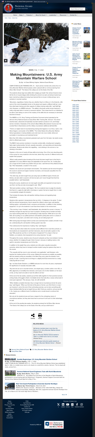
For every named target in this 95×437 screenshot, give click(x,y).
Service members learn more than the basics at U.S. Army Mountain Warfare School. (46, 329)
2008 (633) (75, 138)
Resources (63, 15)
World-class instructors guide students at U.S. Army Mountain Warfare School (46, 342)
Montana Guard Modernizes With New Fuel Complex (77, 44)
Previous (7, 44)
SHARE (33, 318)
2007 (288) (75, 140)
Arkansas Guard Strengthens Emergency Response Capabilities (77, 84)
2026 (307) (75, 105)
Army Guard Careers (27, 408)
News (21, 15)
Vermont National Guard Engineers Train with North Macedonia (39, 371)
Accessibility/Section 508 (27, 405)
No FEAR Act (27, 403)
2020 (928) (75, 116)
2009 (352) (75, 136)
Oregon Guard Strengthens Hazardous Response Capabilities (76, 30)
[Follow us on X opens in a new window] (58, 405)
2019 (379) (75, 118)
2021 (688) (75, 114)
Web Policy (10, 410)
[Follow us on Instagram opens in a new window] (81, 405)
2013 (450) (75, 129)
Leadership (52, 15)
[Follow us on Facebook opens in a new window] (77, 405)
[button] (40, 1)
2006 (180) (75, 142)
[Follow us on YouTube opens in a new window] (67, 405)
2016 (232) (75, 123)
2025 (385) (75, 107)
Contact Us (73, 15)
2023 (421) (75, 110)
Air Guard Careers (27, 410)
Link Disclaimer (10, 408)
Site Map (9, 403)
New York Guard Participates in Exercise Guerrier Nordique (36, 384)
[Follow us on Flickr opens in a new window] (72, 405)
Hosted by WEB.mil (35, 424)
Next (65, 44)
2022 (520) (75, 112)
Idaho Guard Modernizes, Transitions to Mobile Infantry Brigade (76, 56)
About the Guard (40, 15)
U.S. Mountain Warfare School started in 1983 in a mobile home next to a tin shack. (46, 335)
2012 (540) (75, 131)
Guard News (75, 36)
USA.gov (27, 412)
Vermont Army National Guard (20, 349)
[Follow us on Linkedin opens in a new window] (63, 405)
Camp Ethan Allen (16, 351)
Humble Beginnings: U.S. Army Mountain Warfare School (37, 359)
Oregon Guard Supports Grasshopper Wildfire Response (76, 70)
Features (29, 15)
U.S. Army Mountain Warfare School (42, 349)
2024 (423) (75, 108)
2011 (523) (75, 132)
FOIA (27, 401)
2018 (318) (75, 119)
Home (15, 15)
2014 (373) (75, 127)
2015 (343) (75, 125)
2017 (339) (75, 121)
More (63, 394)
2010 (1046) (76, 134)
